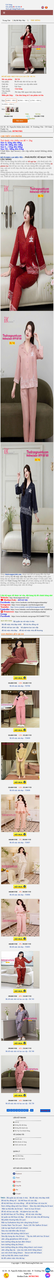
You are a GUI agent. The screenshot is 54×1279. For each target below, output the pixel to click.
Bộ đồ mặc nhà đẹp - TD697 (20, 843)
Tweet (17, 1177)
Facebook (19, 1173)
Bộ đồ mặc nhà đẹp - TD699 (20, 738)
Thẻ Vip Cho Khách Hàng (22, 1131)
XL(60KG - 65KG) (8, 104)
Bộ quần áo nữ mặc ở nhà (23, 621)
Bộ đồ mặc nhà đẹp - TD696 (20, 895)
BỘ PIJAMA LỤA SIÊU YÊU (12, 157)
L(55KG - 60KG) (35, 100)
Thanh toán (20, 9)
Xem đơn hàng (18, 1156)
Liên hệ (16, 1122)
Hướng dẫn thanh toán (21, 1128)
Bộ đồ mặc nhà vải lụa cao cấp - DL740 (20, 1051)
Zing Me (18, 1185)
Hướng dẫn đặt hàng (20, 1125)
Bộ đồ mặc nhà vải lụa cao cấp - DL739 (20, 1103)
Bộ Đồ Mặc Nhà (19, 20)
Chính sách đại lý (19, 1159)
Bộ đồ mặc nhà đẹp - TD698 (20, 790)
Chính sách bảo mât (20, 1145)
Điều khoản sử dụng (20, 1142)
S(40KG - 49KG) (11, 100)
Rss (17, 1189)
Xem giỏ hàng (11, 9)
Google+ (18, 1193)
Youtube (18, 1181)
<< (8, 1110)
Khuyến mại (18, 1139)
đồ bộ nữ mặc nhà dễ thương (31, 630)
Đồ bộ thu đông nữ (30, 624)
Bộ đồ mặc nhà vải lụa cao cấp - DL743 (20, 999)
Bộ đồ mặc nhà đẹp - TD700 (20, 686)
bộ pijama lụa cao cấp (29, 627)
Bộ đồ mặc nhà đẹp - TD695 (20, 947)
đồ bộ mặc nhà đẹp (9, 630)
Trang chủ (6, 20)
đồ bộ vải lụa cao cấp (10, 627)
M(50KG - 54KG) (23, 100)
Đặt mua (19, 121)
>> (32, 1110)
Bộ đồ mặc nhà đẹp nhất (11, 624)
